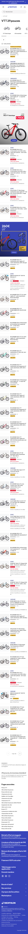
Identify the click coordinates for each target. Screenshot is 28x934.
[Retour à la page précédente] (8, 753)
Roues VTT (4, 809)
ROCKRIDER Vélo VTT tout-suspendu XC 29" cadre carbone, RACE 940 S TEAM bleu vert (17, 709)
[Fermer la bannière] (25, 2)
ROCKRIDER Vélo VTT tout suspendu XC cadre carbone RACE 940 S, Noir (18, 658)
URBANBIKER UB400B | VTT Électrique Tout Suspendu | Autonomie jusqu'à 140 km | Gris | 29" (17, 66)
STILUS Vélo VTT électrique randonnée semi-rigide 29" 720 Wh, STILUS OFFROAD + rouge (18, 192)
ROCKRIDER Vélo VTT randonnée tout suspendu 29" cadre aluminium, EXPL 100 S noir (18, 367)
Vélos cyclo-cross (6, 807)
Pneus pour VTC (5, 822)
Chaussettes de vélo (6, 813)
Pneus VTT (4, 787)
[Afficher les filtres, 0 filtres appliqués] (3, 40)
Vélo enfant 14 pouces (7, 820)
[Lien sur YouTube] (6, 876)
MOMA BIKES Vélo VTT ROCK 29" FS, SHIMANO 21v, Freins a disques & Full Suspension (18, 602)
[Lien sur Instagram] (9, 876)
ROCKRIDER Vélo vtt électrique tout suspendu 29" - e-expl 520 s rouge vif (18, 549)
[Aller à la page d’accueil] (12, 7)
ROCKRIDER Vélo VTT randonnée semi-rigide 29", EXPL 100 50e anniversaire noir (18, 438)
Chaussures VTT (5, 800)
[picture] (4, 50)
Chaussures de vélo (6, 794)
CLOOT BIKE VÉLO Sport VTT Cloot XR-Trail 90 (17, 470)
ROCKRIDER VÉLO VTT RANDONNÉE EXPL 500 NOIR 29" (18, 534)
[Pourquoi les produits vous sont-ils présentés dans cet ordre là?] (2, 44)
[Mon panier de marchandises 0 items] (25, 7)
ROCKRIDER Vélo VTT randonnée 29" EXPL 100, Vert (18, 351)
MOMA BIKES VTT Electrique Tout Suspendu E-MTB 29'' (17, 645)
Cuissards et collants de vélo (9, 811)
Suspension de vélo (6, 805)
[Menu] (3, 7)
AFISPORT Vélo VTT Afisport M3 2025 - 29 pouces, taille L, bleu (18, 583)
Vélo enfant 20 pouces (7, 815)
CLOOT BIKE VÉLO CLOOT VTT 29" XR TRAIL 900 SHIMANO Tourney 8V (18, 502)
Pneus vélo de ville (6, 828)
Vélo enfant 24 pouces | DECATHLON (11, 802)
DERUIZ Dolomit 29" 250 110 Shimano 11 (17, 276)
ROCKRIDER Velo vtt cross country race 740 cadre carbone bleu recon (17, 485)
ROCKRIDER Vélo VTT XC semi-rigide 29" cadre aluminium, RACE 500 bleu (18, 338)
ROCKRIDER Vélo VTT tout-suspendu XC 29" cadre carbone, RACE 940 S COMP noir (17, 723)
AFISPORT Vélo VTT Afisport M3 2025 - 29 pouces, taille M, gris (18, 564)
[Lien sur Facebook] (2, 876)
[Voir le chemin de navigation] (2, 16)
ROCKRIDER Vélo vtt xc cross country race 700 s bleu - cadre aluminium (18, 209)
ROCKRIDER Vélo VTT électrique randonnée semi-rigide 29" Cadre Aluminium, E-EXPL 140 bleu (18, 82)
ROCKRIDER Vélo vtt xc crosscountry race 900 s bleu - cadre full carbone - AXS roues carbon (18, 152)
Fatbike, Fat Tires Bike (7, 796)
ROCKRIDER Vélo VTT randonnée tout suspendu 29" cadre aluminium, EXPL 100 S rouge (18, 424)
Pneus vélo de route (6, 792)
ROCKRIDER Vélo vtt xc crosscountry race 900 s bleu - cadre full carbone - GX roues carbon (18, 172)
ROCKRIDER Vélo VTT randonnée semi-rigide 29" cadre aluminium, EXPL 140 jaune (17, 396)
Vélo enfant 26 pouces (7, 789)
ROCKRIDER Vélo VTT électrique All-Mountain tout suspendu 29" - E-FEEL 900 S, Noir (18, 737)
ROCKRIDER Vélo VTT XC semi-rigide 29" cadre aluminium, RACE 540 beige (18, 296)
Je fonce (14, 140)
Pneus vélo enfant (6, 817)
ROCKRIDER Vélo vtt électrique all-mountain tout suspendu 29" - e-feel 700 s (18, 324)
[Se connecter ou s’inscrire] (21, 7)
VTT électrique (7, 33)
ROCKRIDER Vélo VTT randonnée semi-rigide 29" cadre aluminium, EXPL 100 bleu (18, 616)
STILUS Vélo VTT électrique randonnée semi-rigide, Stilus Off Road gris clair (18, 630)
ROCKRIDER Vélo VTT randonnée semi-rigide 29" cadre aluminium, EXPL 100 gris (18, 261)
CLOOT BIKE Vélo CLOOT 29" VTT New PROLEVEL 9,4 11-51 (17, 517)
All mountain (18, 33)
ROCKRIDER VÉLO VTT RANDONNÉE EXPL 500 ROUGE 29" (18, 310)
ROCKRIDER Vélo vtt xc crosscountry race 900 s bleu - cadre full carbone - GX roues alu (18, 675)
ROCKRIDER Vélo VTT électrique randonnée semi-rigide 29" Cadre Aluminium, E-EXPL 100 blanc (18, 51)
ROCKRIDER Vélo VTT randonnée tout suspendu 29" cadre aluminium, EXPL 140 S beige (18, 410)
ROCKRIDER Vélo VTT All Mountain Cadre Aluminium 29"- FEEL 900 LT (17, 454)
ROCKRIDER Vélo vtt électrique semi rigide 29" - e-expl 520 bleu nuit (18, 97)
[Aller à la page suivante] (20, 753)
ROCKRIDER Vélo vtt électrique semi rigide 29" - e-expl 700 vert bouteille (18, 381)
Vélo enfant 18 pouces (7, 826)
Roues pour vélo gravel (7, 824)
